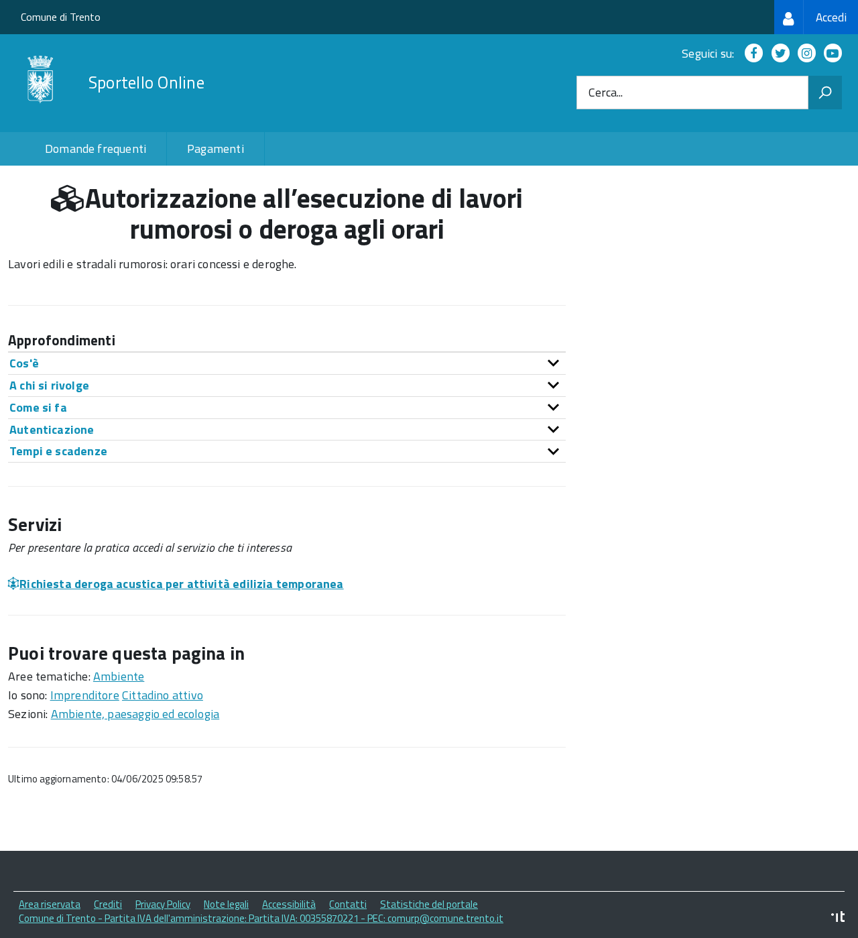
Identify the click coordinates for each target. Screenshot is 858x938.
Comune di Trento (61, 17)
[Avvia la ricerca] (825, 92)
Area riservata (49, 904)
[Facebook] (751, 53)
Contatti (348, 904)
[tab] (287, 363)
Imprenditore (84, 695)
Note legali (226, 904)
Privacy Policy (162, 904)
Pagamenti (215, 148)
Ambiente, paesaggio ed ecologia (135, 714)
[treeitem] (816, 17)
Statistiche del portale (429, 904)
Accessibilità (289, 904)
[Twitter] (778, 53)
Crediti (108, 904)
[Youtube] (830, 53)
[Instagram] (804, 53)
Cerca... (606, 93)
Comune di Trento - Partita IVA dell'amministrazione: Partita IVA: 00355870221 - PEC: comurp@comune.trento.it (261, 918)
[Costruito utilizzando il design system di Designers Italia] (838, 918)
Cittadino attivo (162, 695)
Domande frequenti (95, 148)
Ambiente (118, 676)
